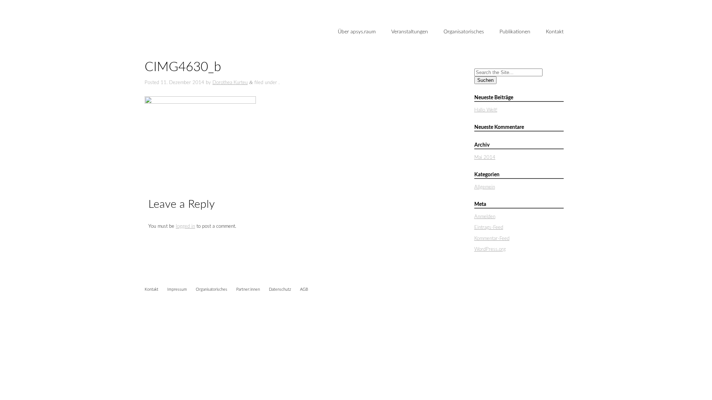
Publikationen (515, 31)
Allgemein (484, 187)
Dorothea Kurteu (230, 82)
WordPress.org (490, 249)
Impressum (177, 289)
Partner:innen (248, 289)
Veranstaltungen (409, 31)
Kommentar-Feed (492, 238)
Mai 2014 (484, 157)
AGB (304, 289)
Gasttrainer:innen (359, 69)
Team (346, 57)
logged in (185, 226)
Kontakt (555, 31)
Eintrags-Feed (488, 227)
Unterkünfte (460, 57)
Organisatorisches (464, 31)
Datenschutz (280, 289)
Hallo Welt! (485, 110)
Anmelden (484, 216)
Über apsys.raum (357, 31)
